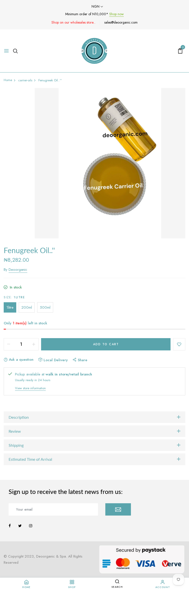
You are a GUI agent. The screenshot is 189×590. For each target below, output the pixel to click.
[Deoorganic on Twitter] (20, 526)
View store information (30, 388)
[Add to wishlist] (179, 344)
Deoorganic (18, 269)
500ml (45, 307)
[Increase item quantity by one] (33, 344)
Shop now (116, 14)
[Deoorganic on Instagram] (30, 526)
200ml (26, 307)
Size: (14, 297)
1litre (10, 307)
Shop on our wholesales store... (73, 22)
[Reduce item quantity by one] (8, 344)
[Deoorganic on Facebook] (10, 526)
